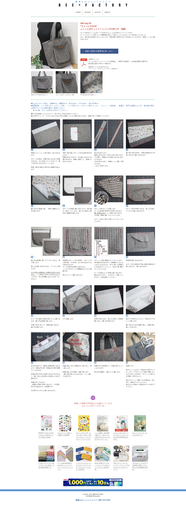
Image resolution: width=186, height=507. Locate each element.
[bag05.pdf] (84, 63)
